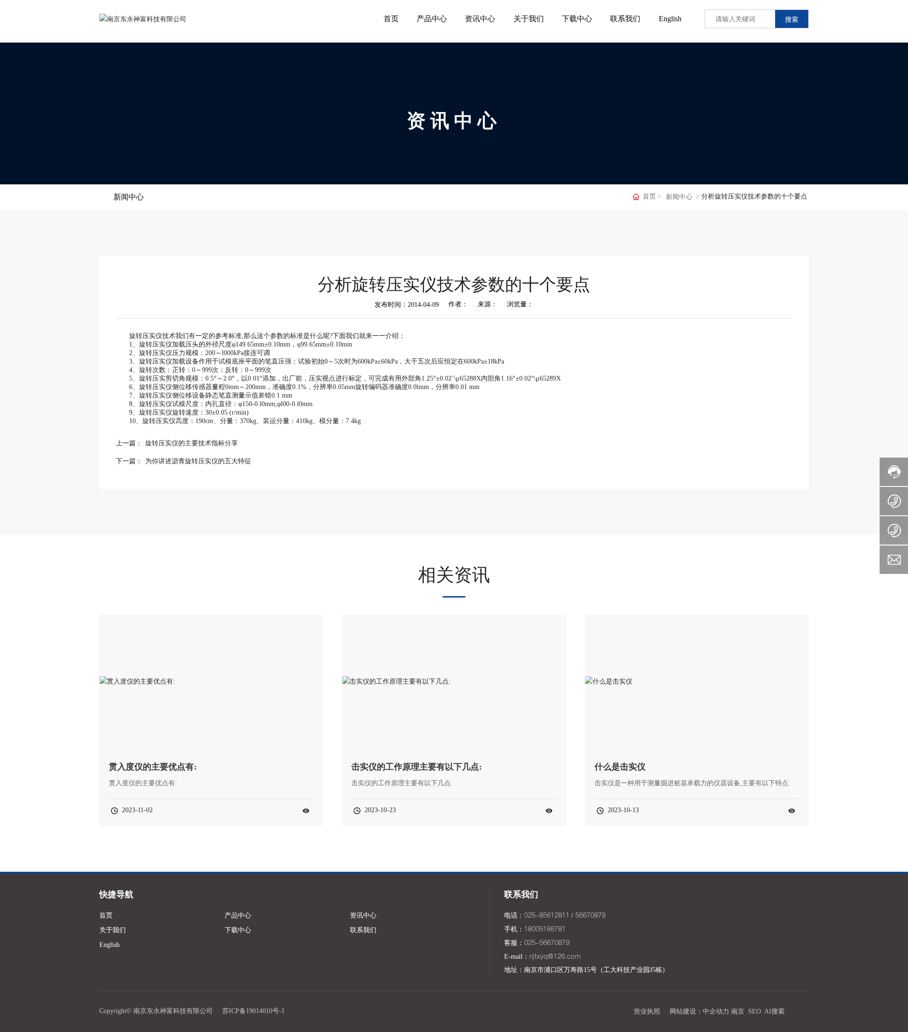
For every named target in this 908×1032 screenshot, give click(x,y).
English (109, 944)
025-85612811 (546, 915)
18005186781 (545, 929)
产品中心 (238, 915)
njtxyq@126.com (555, 956)
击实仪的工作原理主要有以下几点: (416, 767)
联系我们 (363, 930)
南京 (737, 1011)
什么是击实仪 (620, 767)
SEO (754, 1011)
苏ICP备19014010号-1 (253, 1011)
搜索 (791, 19)
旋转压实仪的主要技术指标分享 (191, 443)
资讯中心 (454, 120)
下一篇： (129, 461)
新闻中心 (679, 196)
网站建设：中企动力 (699, 1011)
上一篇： (129, 443)
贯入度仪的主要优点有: (153, 767)
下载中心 (238, 930)
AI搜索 (774, 1011)
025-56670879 (546, 942)
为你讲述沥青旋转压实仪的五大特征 (198, 461)
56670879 (590, 915)
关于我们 (112, 930)
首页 (106, 915)
